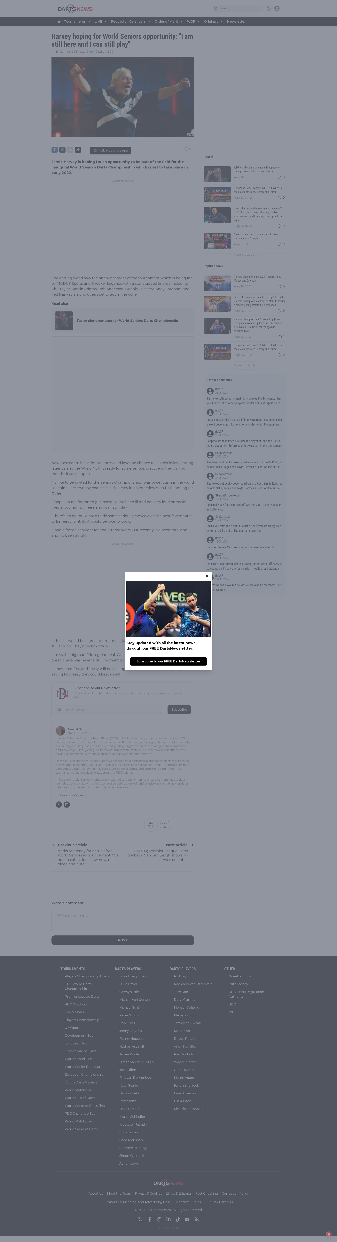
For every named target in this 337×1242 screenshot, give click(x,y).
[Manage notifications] (329, 1234)
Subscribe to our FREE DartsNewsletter (168, 661)
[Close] (207, 576)
